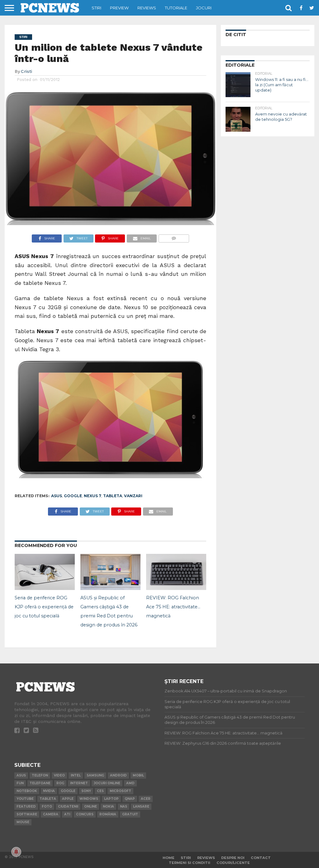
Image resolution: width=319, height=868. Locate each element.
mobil (138, 775)
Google (73, 495)
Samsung (95, 775)
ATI (67, 814)
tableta (112, 495)
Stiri (96, 7)
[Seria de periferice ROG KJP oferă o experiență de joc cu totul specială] (45, 588)
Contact (261, 858)
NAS (123, 806)
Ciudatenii (68, 806)
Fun (20, 783)
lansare (141, 806)
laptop (111, 799)
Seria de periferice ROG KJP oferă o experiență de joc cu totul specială (44, 607)
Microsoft (120, 791)
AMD (130, 783)
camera (50, 814)
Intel (76, 775)
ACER (145, 799)
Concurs (84, 814)
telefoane (40, 783)
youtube (25, 799)
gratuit (130, 814)
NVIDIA (49, 791)
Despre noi (233, 858)
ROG (60, 783)
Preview (119, 7)
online (90, 806)
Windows (88, 799)
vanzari (133, 495)
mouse (23, 822)
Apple (68, 799)
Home (168, 858)
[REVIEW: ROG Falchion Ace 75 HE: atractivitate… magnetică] (176, 588)
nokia (108, 806)
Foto (47, 806)
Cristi (26, 71)
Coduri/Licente (233, 863)
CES (100, 791)
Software (27, 814)
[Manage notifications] (16, 852)
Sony (86, 791)
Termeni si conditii (189, 863)
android (118, 775)
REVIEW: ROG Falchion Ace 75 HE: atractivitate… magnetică (173, 607)
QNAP (130, 799)
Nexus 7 (92, 495)
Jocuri (204, 7)
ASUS (56, 495)
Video (59, 775)
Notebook (27, 791)
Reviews (146, 7)
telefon (40, 775)
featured (26, 806)
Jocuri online (107, 783)
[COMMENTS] (173, 237)
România (107, 814)
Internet (79, 783)
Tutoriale (176, 7)
